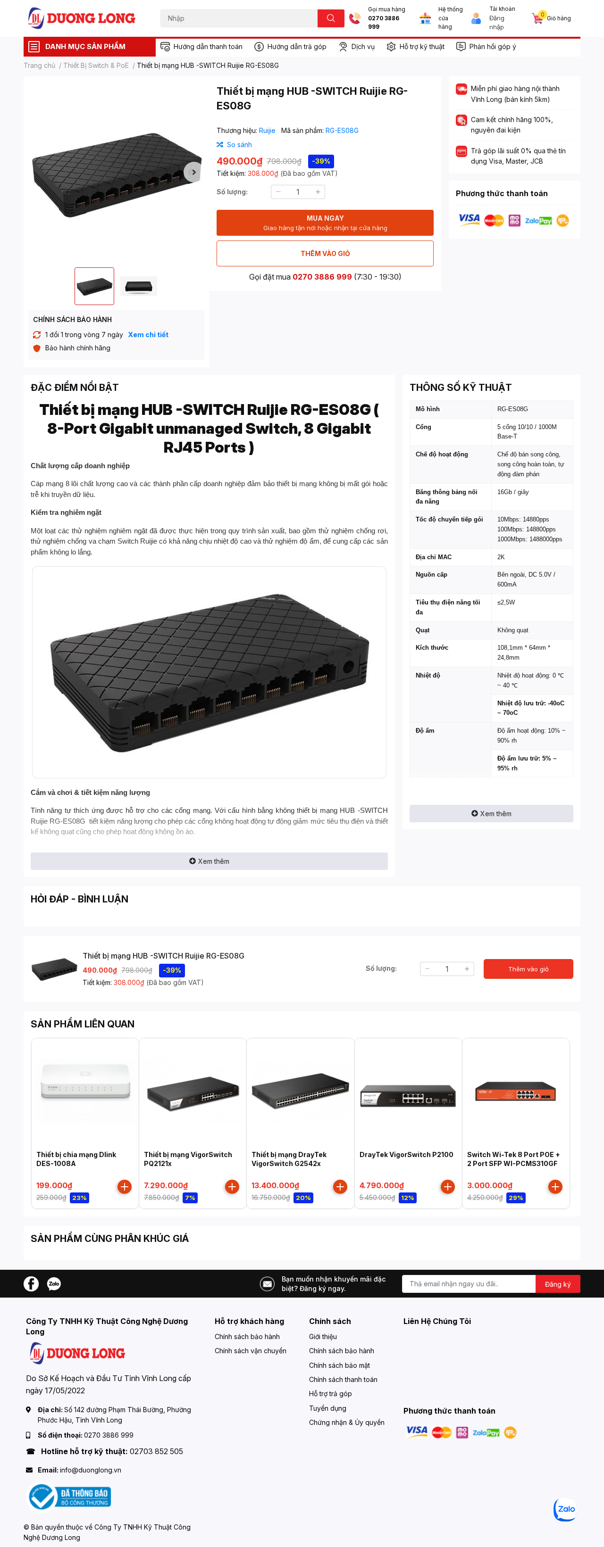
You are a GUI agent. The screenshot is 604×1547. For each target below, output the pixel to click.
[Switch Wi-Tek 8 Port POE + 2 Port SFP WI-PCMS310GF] (516, 1092)
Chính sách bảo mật (339, 1365)
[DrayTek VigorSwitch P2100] (408, 1092)
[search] (331, 18)
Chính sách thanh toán (343, 1379)
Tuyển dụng (327, 1408)
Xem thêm (213, 861)
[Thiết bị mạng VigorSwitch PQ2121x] (193, 1092)
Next (194, 172)
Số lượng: (232, 192)
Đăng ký (558, 1284)
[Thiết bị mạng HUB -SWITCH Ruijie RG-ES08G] (116, 172)
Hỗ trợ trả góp (330, 1394)
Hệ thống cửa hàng (450, 18)
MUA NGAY (325, 223)
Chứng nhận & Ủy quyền (347, 1422)
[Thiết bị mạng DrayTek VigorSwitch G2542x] (300, 1092)
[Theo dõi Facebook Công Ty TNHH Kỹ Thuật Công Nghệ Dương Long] (31, 1283)
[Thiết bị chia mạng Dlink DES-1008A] (85, 1092)
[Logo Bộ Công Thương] (68, 1496)
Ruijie (268, 130)
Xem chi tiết (148, 335)
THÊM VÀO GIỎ (325, 253)
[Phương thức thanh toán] (514, 220)
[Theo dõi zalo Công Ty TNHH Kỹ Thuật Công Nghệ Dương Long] (53, 1283)
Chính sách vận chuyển (250, 1351)
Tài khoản (502, 9)
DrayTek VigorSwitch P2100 (406, 1154)
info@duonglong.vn (90, 1470)
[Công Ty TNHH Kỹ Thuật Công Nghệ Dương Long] (82, 18)
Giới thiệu (323, 1336)
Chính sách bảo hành (247, 1336)
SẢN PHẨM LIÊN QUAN (82, 1024)
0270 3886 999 (383, 23)
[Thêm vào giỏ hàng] (124, 1187)
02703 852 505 (156, 1451)
